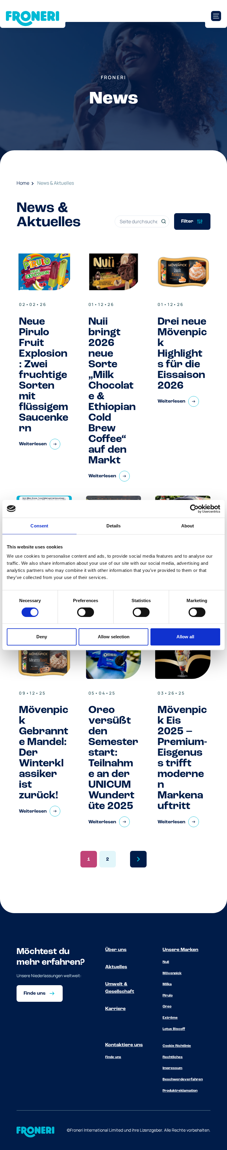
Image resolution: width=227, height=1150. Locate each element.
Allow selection (113, 636)
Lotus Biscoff (174, 1029)
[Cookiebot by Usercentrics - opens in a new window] (194, 508)
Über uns (116, 950)
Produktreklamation (180, 1090)
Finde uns (113, 1057)
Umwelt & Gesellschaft (119, 988)
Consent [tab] (39, 525)
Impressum (172, 1068)
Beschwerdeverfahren (183, 1079)
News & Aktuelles (55, 183)
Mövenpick (172, 973)
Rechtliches (173, 1057)
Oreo (167, 1006)
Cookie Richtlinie (177, 1046)
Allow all (185, 636)
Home (23, 183)
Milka (167, 984)
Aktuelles (116, 967)
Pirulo (168, 995)
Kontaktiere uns (124, 1045)
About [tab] (187, 525)
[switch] (85, 612)
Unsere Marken (180, 950)
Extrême (170, 1018)
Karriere (115, 1009)
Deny (41, 636)
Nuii (166, 962)
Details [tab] (113, 525)
